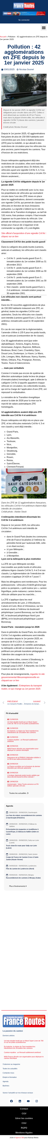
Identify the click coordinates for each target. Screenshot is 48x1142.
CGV (24, 1113)
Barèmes (6, 1086)
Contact (24, 1109)
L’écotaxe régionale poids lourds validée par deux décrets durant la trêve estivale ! (23, 776)
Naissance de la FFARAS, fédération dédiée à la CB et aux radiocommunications (24, 758)
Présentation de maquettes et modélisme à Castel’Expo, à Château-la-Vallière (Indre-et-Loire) (22, 831)
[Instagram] (36, 1101)
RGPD (24, 1128)
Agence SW (19, 1138)
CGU (24, 1123)
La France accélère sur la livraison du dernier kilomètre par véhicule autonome (23, 767)
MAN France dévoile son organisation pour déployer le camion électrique (22, 749)
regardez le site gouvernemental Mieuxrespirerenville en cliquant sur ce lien (23, 677)
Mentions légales (24, 1133)
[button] (44, 28)
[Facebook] (11, 1101)
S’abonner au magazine (11, 1064)
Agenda (5, 1081)
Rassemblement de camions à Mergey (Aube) (23, 878)
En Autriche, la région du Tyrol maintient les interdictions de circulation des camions (23, 731)
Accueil (3, 37)
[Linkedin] (20, 1101)
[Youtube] (28, 1101)
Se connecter (24, 20)
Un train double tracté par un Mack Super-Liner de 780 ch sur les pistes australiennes (23, 723)
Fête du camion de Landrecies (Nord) (20, 869)
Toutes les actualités (10, 1069)
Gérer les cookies (24, 1118)
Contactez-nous (8, 1073)
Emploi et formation (10, 1077)
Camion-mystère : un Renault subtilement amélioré (22, 740)
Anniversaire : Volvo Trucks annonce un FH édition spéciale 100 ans (23, 785)
